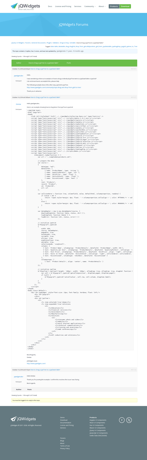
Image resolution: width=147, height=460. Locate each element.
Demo (62, 417)
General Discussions (39, 43)
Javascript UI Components (99, 433)
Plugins (49, 43)
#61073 (133, 97)
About (101, 6)
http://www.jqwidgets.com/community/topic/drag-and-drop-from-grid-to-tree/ (54, 87)
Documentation (65, 423)
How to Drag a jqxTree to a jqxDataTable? (43, 63)
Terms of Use (65, 446)
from (81, 46)
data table (54, 46)
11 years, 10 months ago (75, 51)
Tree (135, 46)
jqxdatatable (107, 46)
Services (77, 6)
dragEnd (72, 46)
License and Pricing (63, 6)
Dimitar (18, 104)
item (100, 46)
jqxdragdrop (116, 46)
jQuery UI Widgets (17, 43)
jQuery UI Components (98, 430)
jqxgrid (123, 46)
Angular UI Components (98, 420)
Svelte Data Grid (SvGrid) (98, 436)
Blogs (62, 441)
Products (114, 6)
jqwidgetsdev (61, 51)
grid (97, 46)
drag (67, 46)
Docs (50, 6)
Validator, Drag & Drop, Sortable (64, 43)
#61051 (133, 69)
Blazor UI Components (98, 428)
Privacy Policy (65, 448)
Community (89, 6)
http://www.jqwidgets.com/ (36, 363)
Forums (27, 43)
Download (125, 6)
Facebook (122, 420)
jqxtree (128, 46)
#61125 (133, 370)
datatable (61, 46)
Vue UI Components (97, 425)
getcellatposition (89, 46)
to (132, 46)
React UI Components (97, 423)
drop (77, 46)
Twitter (129, 420)
